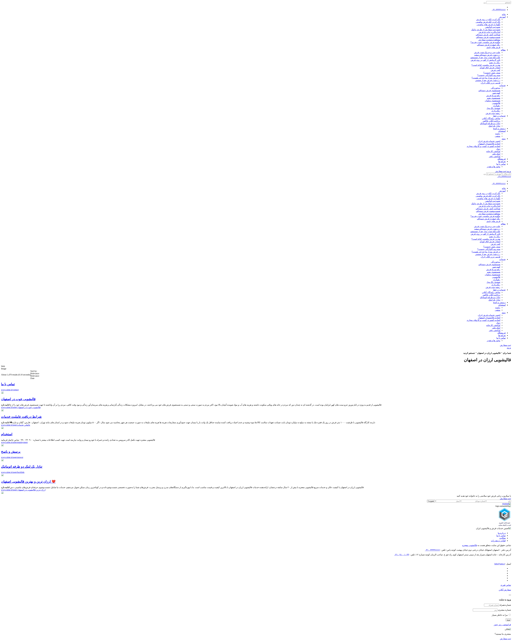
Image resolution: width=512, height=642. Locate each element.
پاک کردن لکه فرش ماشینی (488, 22)
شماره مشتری (504, 610)
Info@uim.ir (499, 564)
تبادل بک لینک (494, 126)
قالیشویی (496, 103)
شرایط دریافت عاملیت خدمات (21, 416)
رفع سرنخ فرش (493, 95)
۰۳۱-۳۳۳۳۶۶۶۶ (499, 10)
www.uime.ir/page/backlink (12, 472)
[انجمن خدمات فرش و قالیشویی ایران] (493, 528)
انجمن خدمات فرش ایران (489, 141)
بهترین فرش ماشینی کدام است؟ (485, 65)
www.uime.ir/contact (10, 390)
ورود (508, 171)
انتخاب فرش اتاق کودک (490, 67)
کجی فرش (495, 70)
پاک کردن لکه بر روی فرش (488, 19)
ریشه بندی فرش (493, 113)
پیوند (504, 139)
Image (3, 369)
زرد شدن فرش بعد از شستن (487, 80)
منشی (497, 136)
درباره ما (502, 533)
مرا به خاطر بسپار (500, 615)
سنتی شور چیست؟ (491, 73)
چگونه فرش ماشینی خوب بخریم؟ (485, 42)
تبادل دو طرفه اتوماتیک (490, 123)
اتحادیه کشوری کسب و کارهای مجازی (483, 146)
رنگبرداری (495, 111)
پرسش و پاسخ (499, 128)
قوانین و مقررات (498, 540)
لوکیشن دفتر (494, 156)
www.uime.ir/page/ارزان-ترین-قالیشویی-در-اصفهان (23, 490)
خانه (504, 14)
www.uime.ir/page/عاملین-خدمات (15, 425)
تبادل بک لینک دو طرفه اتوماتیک (21, 466)
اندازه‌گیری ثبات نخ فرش (489, 32)
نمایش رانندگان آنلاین (491, 118)
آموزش (502, 17)
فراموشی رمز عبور (502, 624)
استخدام (502, 131)
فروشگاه (502, 159)
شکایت (502, 538)
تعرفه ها (502, 161)
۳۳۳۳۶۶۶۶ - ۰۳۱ (432, 550)
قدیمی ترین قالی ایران (490, 83)
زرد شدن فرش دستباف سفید (487, 55)
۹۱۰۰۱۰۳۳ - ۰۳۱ (401, 554)
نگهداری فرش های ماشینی (488, 24)
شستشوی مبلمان (492, 100)
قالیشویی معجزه (469, 545)
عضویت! (431, 501)
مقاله (503, 50)
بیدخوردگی (495, 88)
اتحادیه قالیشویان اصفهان (489, 144)
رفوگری (496, 106)
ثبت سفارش (500, 171)
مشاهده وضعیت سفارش (489, 40)
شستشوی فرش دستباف (489, 90)
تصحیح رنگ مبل (493, 108)
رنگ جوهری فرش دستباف (488, 45)
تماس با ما (501, 164)
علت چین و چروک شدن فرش (487, 52)
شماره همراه (505, 605)
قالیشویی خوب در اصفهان (18, 399)
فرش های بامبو (493, 47)
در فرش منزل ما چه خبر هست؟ (486, 78)
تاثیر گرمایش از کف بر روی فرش (485, 60)
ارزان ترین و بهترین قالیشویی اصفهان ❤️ (28, 481)
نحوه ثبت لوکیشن (492, 27)
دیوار (498, 149)
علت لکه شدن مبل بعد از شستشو (485, 57)
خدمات (502, 85)
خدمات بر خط (499, 116)
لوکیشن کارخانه (493, 151)
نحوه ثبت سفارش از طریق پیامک (485, 29)
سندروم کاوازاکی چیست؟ (488, 75)
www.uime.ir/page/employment (14, 442)
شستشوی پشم (493, 98)
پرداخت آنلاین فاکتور (491, 121)
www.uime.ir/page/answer (12, 457)
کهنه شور (496, 93)
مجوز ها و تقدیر (493, 166)
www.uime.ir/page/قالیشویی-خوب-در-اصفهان (21, 407)
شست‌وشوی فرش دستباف (488, 37)
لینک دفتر (496, 154)
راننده (497, 133)
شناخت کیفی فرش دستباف (488, 35)
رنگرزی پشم (494, 62)
